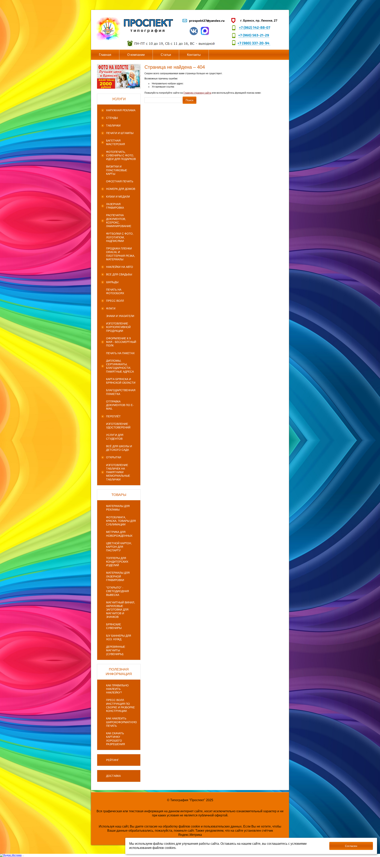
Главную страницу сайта (197, 92)
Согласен (351, 845)
